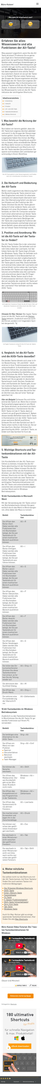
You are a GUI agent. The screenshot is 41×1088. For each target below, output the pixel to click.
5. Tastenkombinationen (11, 111)
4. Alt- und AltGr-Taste (10, 109)
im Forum (27, 996)
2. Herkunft (7, 103)
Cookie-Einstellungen (23, 1085)
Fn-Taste (8, 897)
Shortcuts (14, 1004)
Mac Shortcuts (21, 919)
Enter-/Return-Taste (13, 893)
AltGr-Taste (9, 890)
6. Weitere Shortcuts (10, 114)
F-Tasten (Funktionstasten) (16, 900)
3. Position (7, 106)
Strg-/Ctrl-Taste (11, 904)
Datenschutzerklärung (28, 1081)
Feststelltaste (10, 895)
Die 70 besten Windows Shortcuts (18, 888)
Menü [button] (37, 4)
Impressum (16, 1081)
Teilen (34, 985)
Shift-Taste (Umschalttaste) (16, 902)
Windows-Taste (10, 909)
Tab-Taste (8, 906)
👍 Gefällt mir (21, 985)
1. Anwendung (8, 101)
